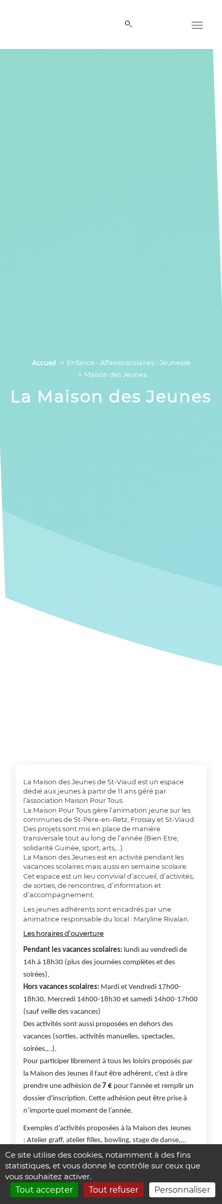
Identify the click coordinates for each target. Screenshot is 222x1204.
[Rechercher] (130, 25)
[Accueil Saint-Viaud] (38, 22)
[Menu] (197, 24)
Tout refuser (113, 1190)
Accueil (44, 363)
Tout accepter (44, 1190)
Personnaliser (182, 1190)
